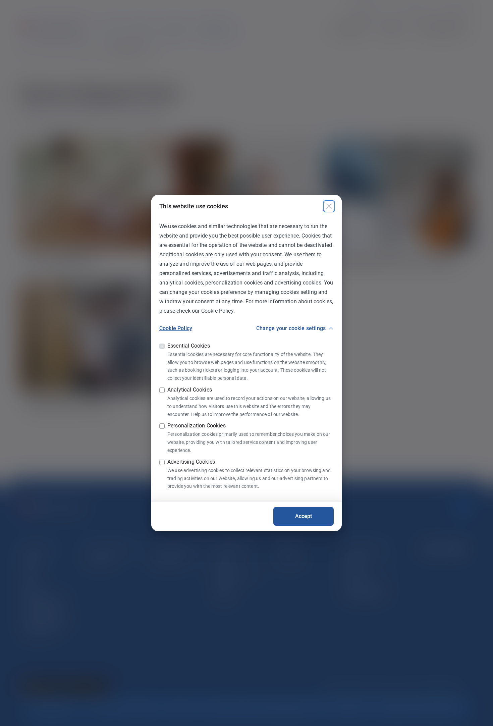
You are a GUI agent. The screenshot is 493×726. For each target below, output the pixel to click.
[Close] (329, 206)
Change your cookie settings (291, 328)
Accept (303, 516)
